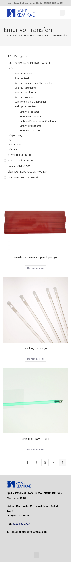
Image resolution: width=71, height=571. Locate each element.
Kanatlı (13, 149)
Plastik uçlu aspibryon (35, 348)
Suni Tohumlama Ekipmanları (31, 101)
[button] (62, 13)
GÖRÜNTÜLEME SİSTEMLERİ (23, 177)
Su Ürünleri (15, 144)
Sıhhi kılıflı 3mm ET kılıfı (35, 439)
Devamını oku (35, 268)
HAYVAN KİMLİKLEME (19, 166)
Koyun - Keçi (16, 135)
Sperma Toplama (24, 73)
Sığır (11, 68)
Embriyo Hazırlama (30, 116)
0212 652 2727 (21, 523)
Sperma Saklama (24, 97)
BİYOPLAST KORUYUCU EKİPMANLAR (27, 171)
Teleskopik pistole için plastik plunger (35, 257)
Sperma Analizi (23, 78)
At (10, 140)
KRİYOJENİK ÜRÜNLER (19, 155)
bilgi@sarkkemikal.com (33, 531)
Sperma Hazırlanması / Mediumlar (33, 83)
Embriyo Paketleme (30, 125)
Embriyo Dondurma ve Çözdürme (38, 121)
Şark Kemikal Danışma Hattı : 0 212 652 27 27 (35, 2)
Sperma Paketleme (25, 87)
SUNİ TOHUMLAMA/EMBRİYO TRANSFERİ (29, 63)
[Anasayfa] (4, 35)
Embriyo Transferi (26, 106)
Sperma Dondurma (25, 92)
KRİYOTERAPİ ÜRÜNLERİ (20, 160)
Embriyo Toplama (29, 111)
